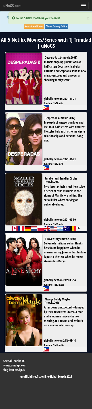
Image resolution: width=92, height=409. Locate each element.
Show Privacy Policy (56, 26)
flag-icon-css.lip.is (14, 370)
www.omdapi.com (14, 365)
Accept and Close (34, 26)
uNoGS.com (12, 5)
